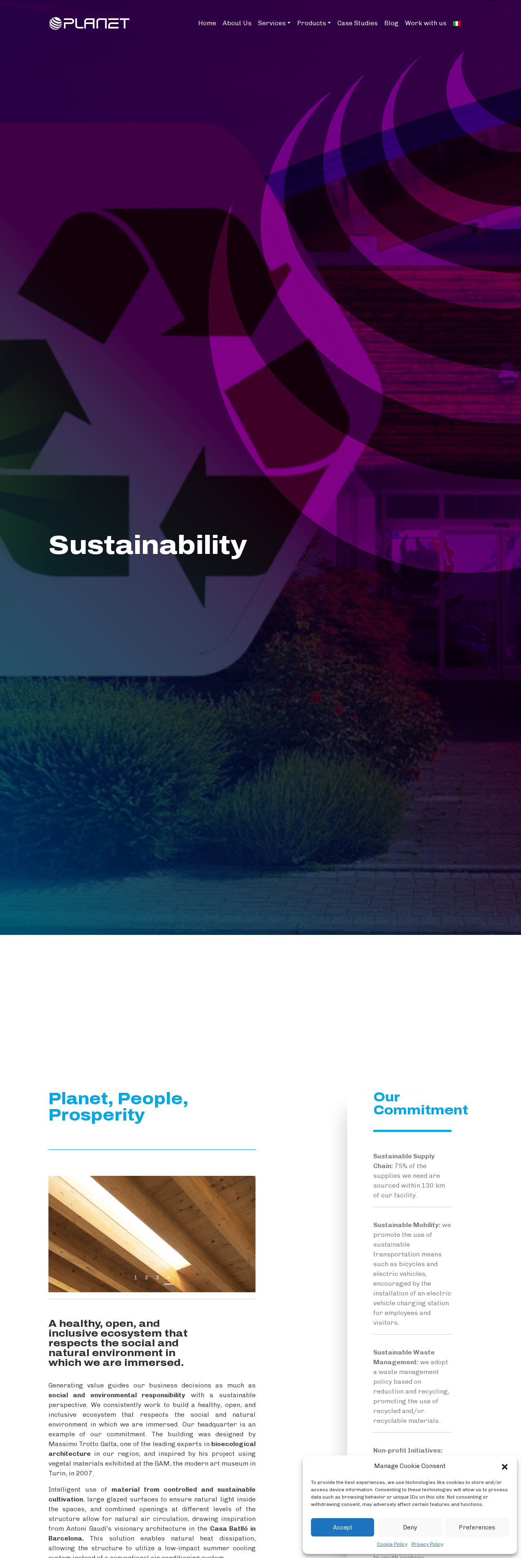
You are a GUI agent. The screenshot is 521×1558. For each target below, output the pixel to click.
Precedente (229, 1279)
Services (272, 23)
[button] (505, 1466)
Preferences (477, 1527)
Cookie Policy (392, 1544)
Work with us (426, 23)
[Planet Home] (89, 22)
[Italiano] (457, 23)
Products (311, 23)
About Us (237, 23)
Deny (410, 1527)
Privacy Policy (427, 1544)
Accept (342, 1527)
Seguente (244, 1279)
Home (207, 23)
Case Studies (357, 23)
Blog (391, 23)
